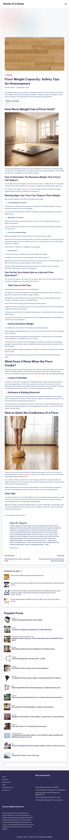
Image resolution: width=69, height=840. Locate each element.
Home (4, 777)
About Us (5, 779)
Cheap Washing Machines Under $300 (47, 787)
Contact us (5, 790)
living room (28, 189)
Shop (3, 785)
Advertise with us (7, 787)
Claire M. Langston (18, 523)
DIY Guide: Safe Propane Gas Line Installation (49, 800)
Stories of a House (13, 3)
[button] (14, 548)
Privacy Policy (6, 782)
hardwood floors (26, 474)
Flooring (9, 75)
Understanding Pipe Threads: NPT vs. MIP (47, 797)
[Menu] (66, 3)
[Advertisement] (34, 21)
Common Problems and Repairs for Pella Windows (50, 790)
